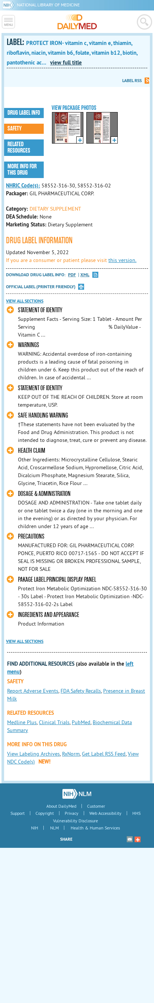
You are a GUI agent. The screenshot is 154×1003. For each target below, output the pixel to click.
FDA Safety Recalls (81, 690)
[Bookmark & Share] (138, 839)
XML (84, 275)
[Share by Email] (130, 839)
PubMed (81, 722)
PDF (72, 275)
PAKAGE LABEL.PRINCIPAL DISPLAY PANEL (57, 580)
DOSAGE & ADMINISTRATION (44, 494)
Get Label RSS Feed (104, 753)
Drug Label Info (23, 113)
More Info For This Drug (22, 170)
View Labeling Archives (33, 753)
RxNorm (71, 753)
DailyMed (77, 21)
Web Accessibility (105, 813)
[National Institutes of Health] (9, 4)
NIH (34, 828)
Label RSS (132, 81)
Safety (14, 128)
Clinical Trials (54, 722)
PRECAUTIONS (31, 536)
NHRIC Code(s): (23, 185)
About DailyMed (61, 806)
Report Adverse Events (32, 690)
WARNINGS (28, 345)
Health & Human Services (95, 828)
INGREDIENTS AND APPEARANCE (48, 615)
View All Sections (24, 301)
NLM (54, 828)
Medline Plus (22, 722)
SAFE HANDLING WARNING (43, 415)
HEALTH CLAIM (31, 451)
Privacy (71, 813)
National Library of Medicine (48, 4)
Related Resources (18, 147)
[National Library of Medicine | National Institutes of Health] (76, 794)
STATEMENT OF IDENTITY (40, 310)
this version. (122, 260)
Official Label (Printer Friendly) (41, 287)
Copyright (45, 813)
